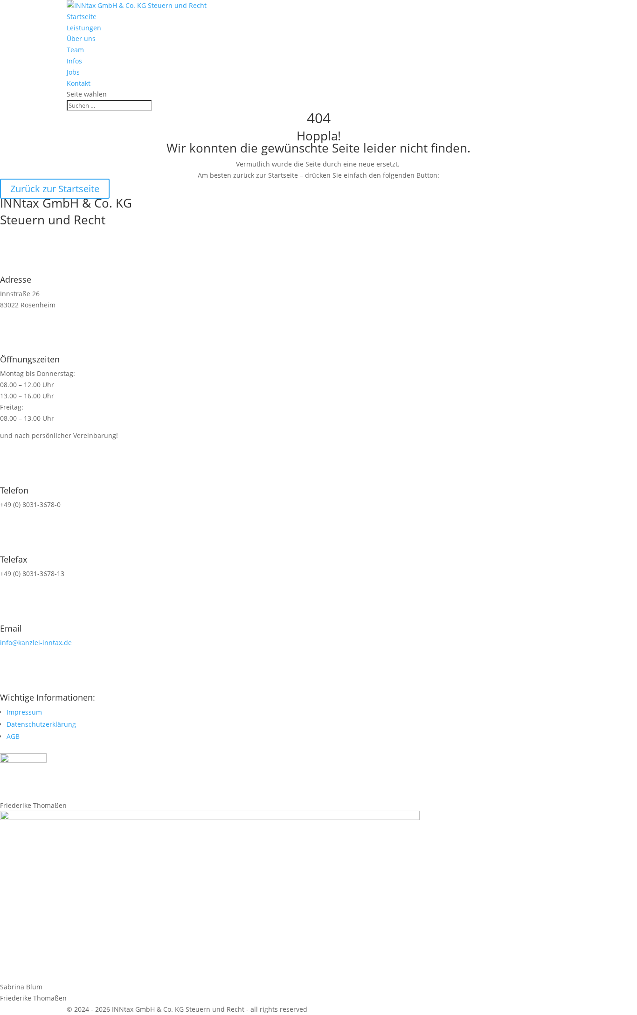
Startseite (82, 16)
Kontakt (78, 83)
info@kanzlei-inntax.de (36, 642)
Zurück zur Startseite (54, 188)
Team (75, 49)
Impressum (24, 712)
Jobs (73, 72)
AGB (13, 736)
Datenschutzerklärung (41, 724)
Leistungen (84, 27)
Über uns (81, 38)
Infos (74, 60)
